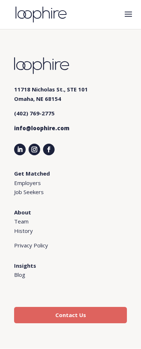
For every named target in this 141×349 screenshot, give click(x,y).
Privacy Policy (31, 245)
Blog (19, 274)
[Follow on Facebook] (49, 149)
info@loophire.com (41, 128)
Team (21, 221)
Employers (27, 182)
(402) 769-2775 (34, 113)
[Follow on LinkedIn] (20, 149)
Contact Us (70, 315)
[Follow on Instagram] (34, 149)
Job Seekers (29, 192)
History (23, 230)
